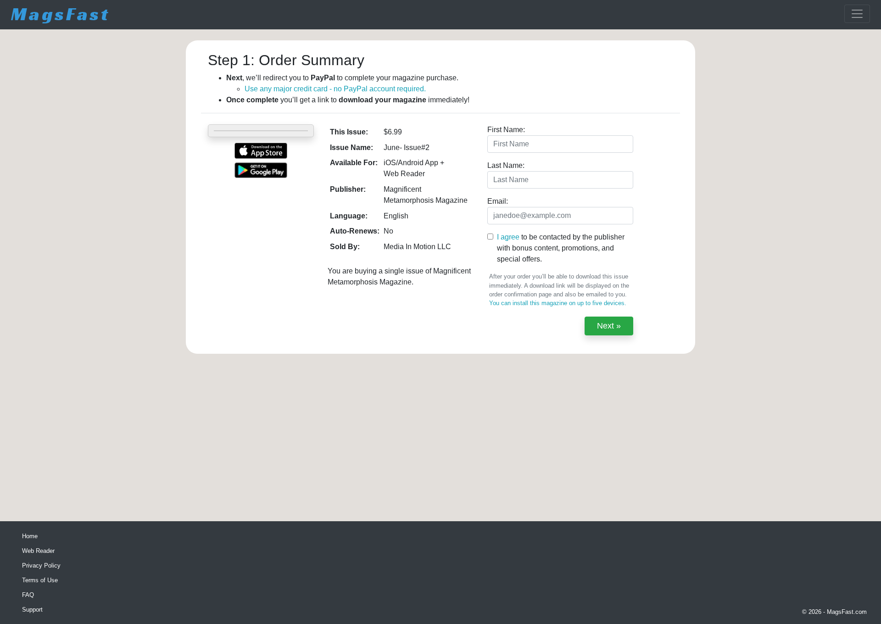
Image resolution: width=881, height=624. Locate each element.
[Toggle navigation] (857, 14)
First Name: (506, 130)
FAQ (28, 594)
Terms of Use (40, 580)
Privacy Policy (41, 565)
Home (30, 536)
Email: (497, 201)
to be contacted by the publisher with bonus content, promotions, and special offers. (561, 248)
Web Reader (38, 550)
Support (32, 609)
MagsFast (60, 13)
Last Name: (505, 165)
